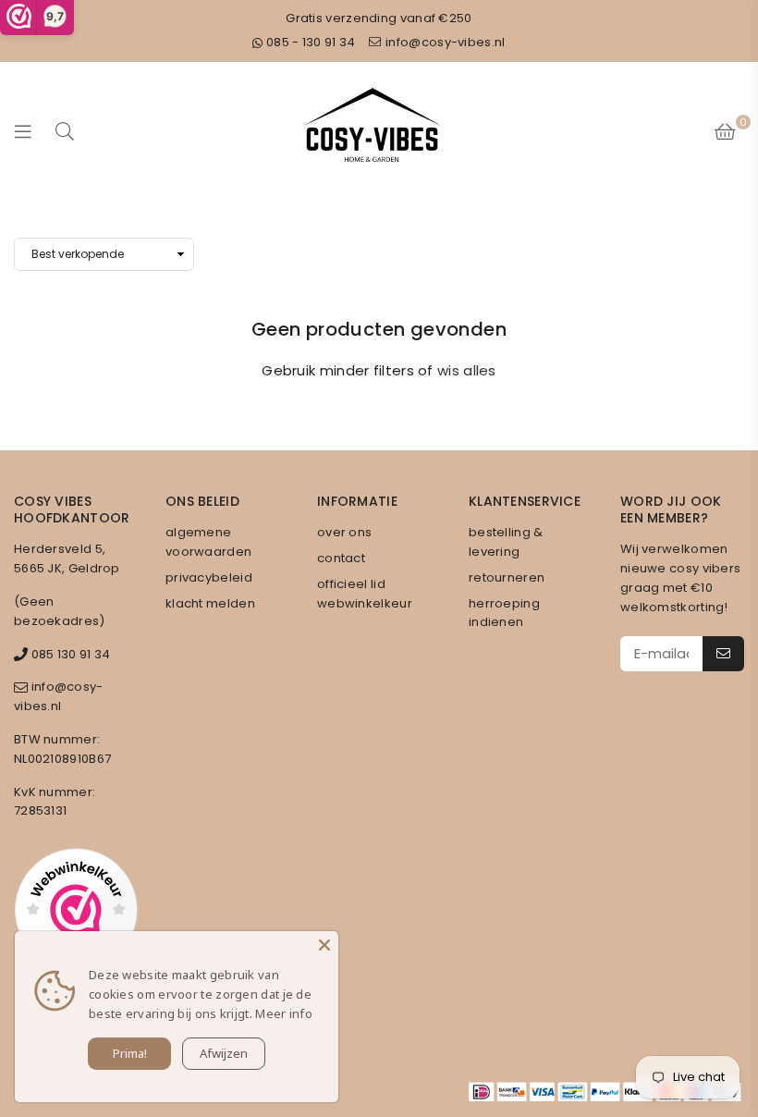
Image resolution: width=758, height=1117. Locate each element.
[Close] (324, 945)
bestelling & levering (506, 541)
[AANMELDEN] (723, 653)
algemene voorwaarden (208, 541)
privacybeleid (208, 577)
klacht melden (210, 603)
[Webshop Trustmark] (76, 912)
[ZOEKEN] (64, 131)
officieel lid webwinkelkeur (364, 593)
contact (341, 558)
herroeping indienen (504, 613)
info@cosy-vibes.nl (444, 42)
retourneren (506, 577)
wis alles (466, 370)
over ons (344, 532)
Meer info (283, 1013)
